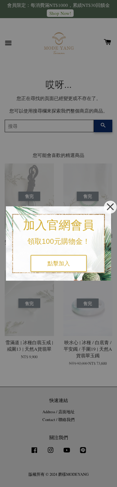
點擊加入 (58, 263)
